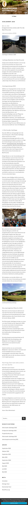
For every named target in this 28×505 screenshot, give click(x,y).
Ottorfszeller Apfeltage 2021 (9, 436)
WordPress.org (6, 489)
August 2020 (5, 463)
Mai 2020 (4, 466)
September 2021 (6, 454)
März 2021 (4, 457)
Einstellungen (14, 503)
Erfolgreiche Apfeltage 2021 (9, 430)
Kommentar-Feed (6, 487)
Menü (14, 16)
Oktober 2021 (5, 451)
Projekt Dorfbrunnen (7, 433)
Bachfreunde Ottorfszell (9, 9)
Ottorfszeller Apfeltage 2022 (9, 427)
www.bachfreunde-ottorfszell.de (15, 143)
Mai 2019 (4, 472)
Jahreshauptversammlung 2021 (10, 439)
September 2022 (6, 448)
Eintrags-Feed (5, 484)
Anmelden (4, 481)
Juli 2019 (4, 469)
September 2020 (6, 460)
